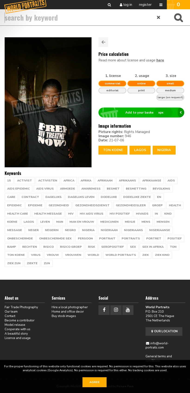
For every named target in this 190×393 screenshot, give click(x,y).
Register (145, 4)
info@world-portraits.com (157, 345)
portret (153, 238)
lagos (140, 150)
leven (45, 222)
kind (168, 214)
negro (70, 230)
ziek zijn (14, 263)
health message (48, 214)
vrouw (53, 255)
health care (17, 214)
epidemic (14, 205)
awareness (91, 189)
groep (157, 205)
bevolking (161, 189)
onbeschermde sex (55, 238)
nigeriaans (133, 230)
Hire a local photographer (70, 307)
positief (175, 238)
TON (173, 247)
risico (48, 247)
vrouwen (73, 255)
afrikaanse (151, 180)
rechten (29, 247)
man (59, 222)
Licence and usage (18, 338)
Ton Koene (113, 150)
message (14, 230)
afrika (86, 180)
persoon (85, 238)
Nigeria (164, 150)
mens (146, 222)
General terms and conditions (159, 358)
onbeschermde (20, 238)
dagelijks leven (81, 197)
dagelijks (53, 197)
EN (159, 197)
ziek (145, 255)
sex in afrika (153, 247)
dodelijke (109, 197)
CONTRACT (30, 197)
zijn (47, 263)
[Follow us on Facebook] (104, 310)
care (11, 197)
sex (133, 247)
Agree (94, 382)
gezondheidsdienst (92, 205)
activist (24, 180)
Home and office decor (68, 311)
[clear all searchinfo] (158, 17)
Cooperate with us (17, 329)
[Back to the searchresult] (103, 42)
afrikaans (127, 180)
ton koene (16, 255)
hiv (70, 214)
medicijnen (109, 222)
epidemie (35, 205)
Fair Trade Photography (21, 307)
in (156, 214)
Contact (10, 316)
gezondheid (59, 205)
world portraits (120, 255)
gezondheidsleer (131, 205)
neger (33, 230)
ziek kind (162, 255)
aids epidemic (18, 189)
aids (171, 180)
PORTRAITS (131, 238)
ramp (11, 247)
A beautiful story (16, 333)
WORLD (93, 255)
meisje (130, 222)
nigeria (88, 230)
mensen (163, 222)
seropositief (112, 247)
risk (91, 247)
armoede (67, 189)
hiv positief (120, 214)
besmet (113, 189)
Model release (15, 325)
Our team (11, 311)
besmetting (136, 189)
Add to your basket (153, 112)
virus (36, 255)
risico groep (71, 247)
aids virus (45, 189)
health (175, 205)
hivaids (142, 214)
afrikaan (105, 180)
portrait (107, 238)
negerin (52, 230)
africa (68, 180)
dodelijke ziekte (137, 197)
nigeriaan (109, 230)
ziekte (32, 263)
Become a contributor (20, 320)
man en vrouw (82, 222)
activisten (47, 180)
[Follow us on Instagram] (115, 310)
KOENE (12, 222)
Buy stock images (64, 316)
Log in (128, 4)
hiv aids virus (91, 214)
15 (9, 180)
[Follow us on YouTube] (127, 310)
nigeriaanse (159, 230)
